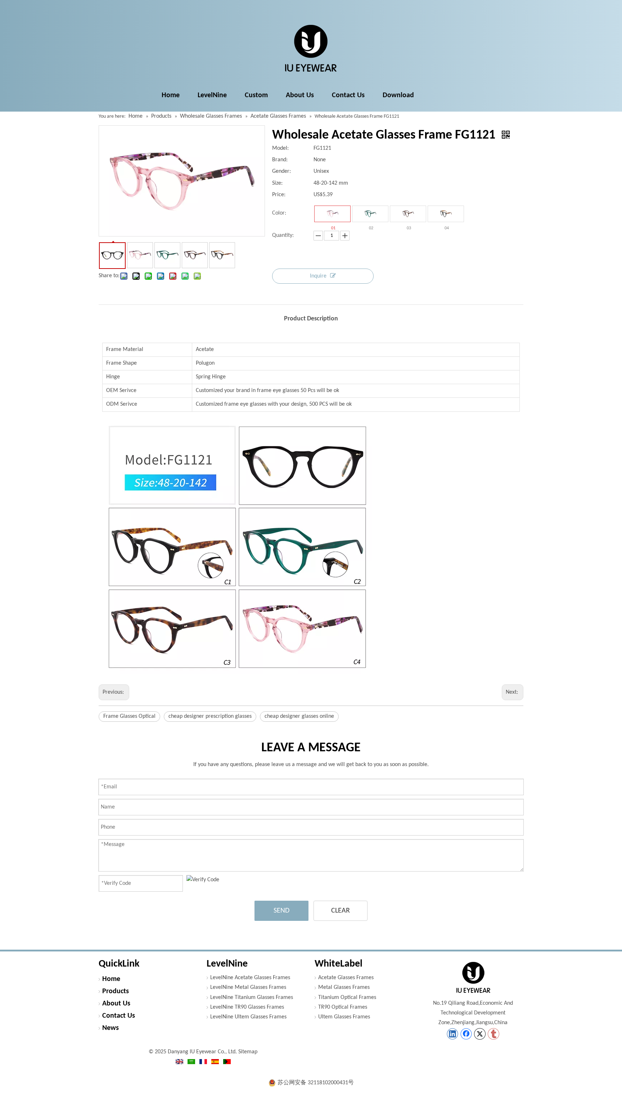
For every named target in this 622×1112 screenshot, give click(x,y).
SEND (281, 910)
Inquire (318, 276)
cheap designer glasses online (299, 716)
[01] (332, 214)
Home (111, 979)
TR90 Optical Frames (342, 1007)
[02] (370, 214)
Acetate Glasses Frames (346, 978)
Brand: (280, 160)
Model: (280, 148)
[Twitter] (480, 1034)
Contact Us (118, 1015)
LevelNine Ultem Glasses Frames (248, 1017)
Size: (277, 183)
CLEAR (340, 910)
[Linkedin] (452, 1034)
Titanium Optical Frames (347, 997)
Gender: (281, 171)
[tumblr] (493, 1034)
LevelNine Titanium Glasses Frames (251, 997)
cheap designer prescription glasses (210, 716)
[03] (408, 214)
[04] (446, 214)
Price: (278, 195)
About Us (116, 1003)
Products (115, 991)
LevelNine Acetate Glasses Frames (250, 978)
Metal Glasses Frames (344, 987)
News (110, 1028)
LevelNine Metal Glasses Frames (248, 987)
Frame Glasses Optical (129, 716)
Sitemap (247, 1052)
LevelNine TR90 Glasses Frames (247, 1007)
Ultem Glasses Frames (344, 1017)
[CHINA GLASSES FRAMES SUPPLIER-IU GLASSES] (473, 977)
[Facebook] (466, 1034)
